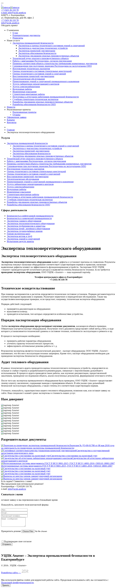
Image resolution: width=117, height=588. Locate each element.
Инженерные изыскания (24, 91)
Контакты (11, 122)
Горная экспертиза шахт (18, 233)
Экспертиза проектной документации (36, 50)
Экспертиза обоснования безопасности (37, 53)
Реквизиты (18, 38)
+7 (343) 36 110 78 (10, 10)
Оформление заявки (16, 117)
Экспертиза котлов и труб (19, 236)
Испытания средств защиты (20, 241)
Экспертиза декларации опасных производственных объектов (48, 56)
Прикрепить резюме (11, 531)
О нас (15, 33)
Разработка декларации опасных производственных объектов (43, 102)
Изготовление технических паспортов (31, 68)
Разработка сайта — (11, 572)
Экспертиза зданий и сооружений (23, 239)
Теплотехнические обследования (29, 79)
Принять (5, 585)
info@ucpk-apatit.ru (10, 23)
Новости (11, 107)
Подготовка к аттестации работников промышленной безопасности (46, 97)
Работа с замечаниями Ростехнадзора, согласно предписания (42, 61)
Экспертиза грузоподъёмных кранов (25, 231)
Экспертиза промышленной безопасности (33, 43)
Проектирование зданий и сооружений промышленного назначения (46, 81)
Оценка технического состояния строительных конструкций (42, 71)
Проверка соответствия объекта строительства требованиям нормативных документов (55, 63)
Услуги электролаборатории (26, 86)
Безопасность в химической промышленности (29, 218)
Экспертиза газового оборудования (24, 221)
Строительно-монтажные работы (29, 94)
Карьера (11, 120)
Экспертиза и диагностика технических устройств (43, 48)
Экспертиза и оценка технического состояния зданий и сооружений (51, 45)
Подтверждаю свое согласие (18, 541)
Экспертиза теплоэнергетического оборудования (31, 223)
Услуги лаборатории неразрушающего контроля (36, 84)
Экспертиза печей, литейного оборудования (28, 228)
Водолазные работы (22, 89)
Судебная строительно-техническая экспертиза (35, 99)
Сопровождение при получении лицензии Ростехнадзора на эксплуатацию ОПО (52, 66)
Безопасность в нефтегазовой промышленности (30, 216)
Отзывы (16, 114)
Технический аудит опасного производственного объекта (41, 58)
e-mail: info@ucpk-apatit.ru (13, 12)
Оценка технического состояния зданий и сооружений (39, 74)
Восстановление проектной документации (33, 76)
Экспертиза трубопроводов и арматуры (26, 226)
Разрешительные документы (26, 35)
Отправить (6, 544)
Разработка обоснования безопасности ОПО (34, 104)
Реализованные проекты (24, 112)
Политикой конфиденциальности (17, 582)
